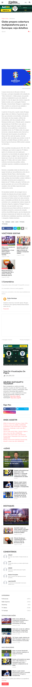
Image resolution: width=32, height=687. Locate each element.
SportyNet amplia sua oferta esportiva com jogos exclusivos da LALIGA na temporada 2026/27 (23, 250)
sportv (17, 221)
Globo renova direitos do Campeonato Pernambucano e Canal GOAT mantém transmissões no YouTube (8, 251)
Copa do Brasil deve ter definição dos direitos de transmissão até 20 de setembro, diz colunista (20, 495)
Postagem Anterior (7, 340)
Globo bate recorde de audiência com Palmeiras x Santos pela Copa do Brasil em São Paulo (21, 630)
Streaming (16, 604)
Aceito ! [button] (5, 684)
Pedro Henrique (12, 298)
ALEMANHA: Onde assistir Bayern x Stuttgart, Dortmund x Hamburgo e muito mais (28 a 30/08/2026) (15, 428)
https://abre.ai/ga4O (15, 396)
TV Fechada (4, 224)
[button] (2, 2)
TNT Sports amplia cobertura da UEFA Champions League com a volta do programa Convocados (20, 639)
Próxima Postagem (24, 340)
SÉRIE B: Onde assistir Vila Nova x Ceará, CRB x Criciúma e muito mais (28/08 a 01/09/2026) (15, 424)
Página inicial (5, 18)
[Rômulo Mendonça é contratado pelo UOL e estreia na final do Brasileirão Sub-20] (8, 540)
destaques (12, 18)
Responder (6, 309)
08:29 (8, 300)
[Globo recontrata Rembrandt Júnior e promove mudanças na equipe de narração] (6, 653)
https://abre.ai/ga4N (16, 398)
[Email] (22, 228)
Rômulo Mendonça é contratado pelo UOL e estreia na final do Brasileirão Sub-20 (8, 273)
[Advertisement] (16, 51)
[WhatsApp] (18, 228)
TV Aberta (22, 221)
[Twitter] (15, 228)
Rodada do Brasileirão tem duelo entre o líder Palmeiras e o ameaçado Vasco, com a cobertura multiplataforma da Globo (21, 473)
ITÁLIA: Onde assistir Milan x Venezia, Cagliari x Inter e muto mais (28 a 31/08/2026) (15, 432)
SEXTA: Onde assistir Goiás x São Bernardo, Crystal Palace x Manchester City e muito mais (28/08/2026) (15, 436)
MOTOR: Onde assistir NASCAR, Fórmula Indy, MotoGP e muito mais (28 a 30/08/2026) (15, 440)
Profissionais (16, 599)
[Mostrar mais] (26, 228)
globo (12, 221)
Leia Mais (4, 680)
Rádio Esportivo (16, 602)
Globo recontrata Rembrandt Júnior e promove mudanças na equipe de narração (20, 652)
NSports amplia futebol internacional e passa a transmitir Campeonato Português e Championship (21, 484)
